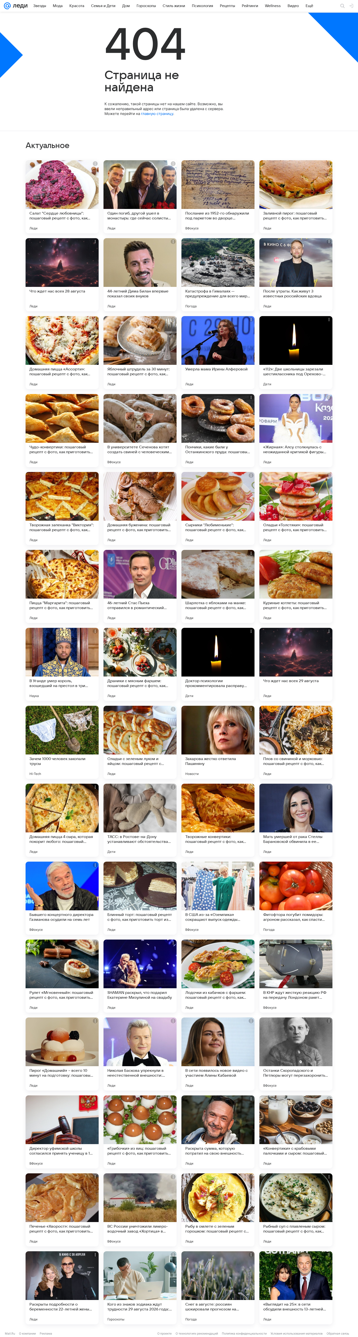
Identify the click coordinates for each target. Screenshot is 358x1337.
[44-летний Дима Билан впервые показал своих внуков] (140, 274)
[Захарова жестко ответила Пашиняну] (217, 742)
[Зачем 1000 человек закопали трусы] (62, 742)
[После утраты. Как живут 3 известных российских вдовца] (295, 274)
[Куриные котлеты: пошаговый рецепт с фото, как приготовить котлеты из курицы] (295, 586)
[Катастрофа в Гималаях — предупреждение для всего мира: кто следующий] (217, 274)
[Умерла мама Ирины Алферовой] (217, 352)
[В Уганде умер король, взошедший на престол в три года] (62, 664)
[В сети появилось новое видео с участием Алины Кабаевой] (217, 1054)
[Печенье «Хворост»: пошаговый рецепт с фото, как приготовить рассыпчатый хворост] (62, 1209)
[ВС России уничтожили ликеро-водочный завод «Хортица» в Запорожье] (140, 1209)
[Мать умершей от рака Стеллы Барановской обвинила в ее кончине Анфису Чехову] (295, 820)
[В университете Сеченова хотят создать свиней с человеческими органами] (140, 430)
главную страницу (157, 113)
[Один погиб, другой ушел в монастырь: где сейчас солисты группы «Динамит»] (140, 196)
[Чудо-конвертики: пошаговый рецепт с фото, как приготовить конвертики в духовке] (62, 430)
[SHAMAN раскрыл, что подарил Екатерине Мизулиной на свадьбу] (140, 976)
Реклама (46, 1333)
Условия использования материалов (297, 1333)
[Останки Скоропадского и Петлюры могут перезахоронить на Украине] (295, 1054)
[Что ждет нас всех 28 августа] (62, 274)
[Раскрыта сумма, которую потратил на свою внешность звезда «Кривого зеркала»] (217, 1131)
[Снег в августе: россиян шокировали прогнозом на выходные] (217, 1287)
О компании (27, 1333)
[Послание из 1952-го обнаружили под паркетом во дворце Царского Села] (217, 196)
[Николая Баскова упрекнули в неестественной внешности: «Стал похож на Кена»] (140, 1054)
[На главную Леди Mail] (19, 6)
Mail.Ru (10, 1333)
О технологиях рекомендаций (197, 1333)
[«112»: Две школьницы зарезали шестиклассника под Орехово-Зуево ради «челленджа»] (295, 352)
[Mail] (7, 6)
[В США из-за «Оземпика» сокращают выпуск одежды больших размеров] (217, 898)
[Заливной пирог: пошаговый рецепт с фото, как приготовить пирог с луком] (295, 196)
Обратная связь (338, 1333)
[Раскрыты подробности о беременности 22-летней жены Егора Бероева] (62, 1287)
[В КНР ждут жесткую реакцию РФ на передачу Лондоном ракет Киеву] (295, 976)
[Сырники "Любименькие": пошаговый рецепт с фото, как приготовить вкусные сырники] (217, 508)
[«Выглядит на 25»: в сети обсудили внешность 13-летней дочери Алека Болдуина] (295, 1287)
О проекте (164, 1333)
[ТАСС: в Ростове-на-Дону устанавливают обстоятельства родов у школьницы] (140, 820)
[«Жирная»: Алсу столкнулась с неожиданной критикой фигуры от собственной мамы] (295, 430)
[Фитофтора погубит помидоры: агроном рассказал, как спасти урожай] (295, 898)
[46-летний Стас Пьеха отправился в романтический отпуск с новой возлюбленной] (140, 586)
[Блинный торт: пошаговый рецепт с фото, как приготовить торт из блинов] (140, 898)
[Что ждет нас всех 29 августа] (295, 664)
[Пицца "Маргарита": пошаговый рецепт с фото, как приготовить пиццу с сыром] (62, 586)
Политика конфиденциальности (244, 1333)
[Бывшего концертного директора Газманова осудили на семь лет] (62, 898)
